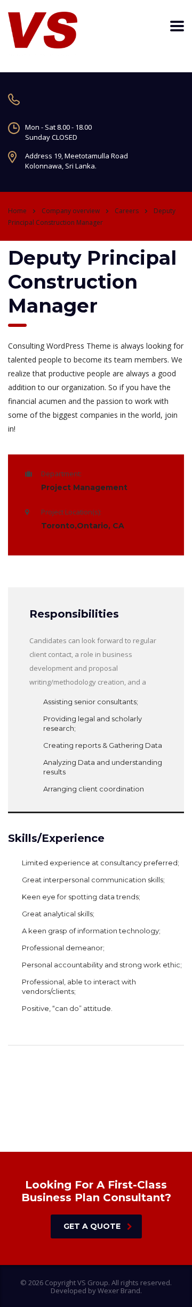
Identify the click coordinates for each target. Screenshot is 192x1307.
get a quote (92, 1226)
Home (17, 210)
